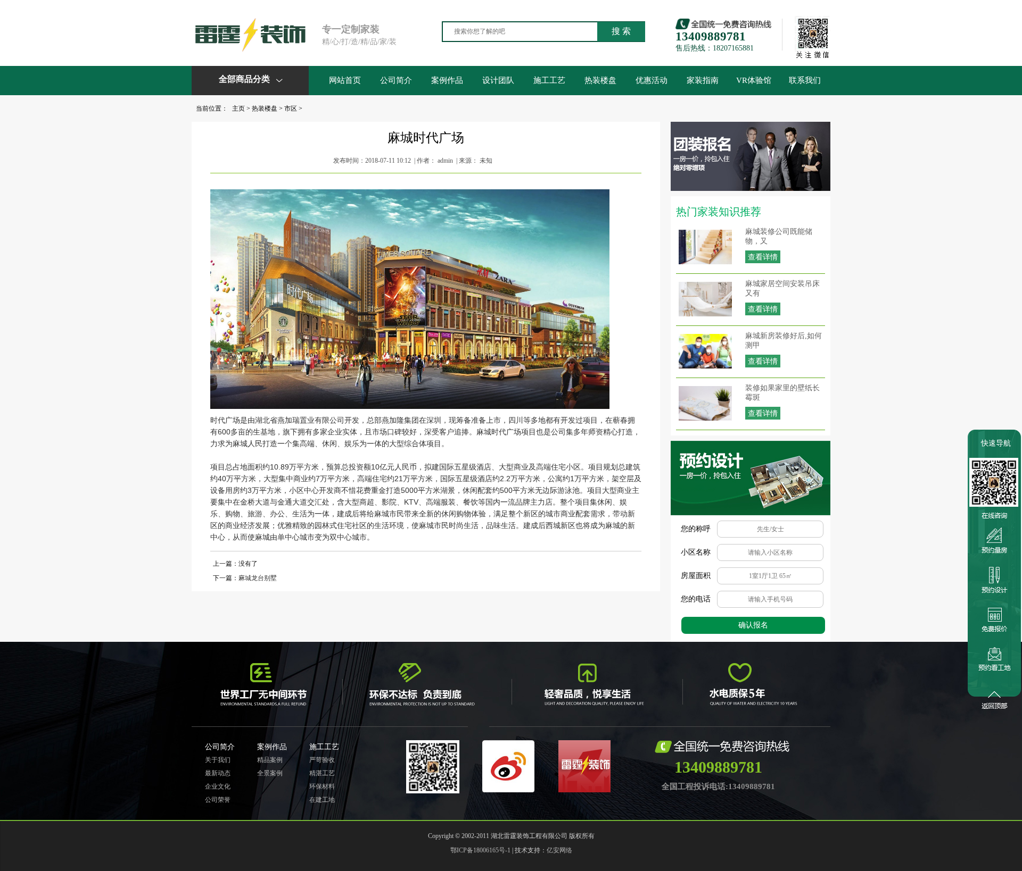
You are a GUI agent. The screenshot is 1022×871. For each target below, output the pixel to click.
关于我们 (217, 760)
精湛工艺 (322, 773)
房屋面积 (696, 576)
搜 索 (621, 31)
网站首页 (345, 80)
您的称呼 (696, 529)
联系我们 (805, 80)
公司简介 (396, 80)
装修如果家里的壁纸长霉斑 (782, 392)
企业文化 (217, 786)
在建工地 (322, 799)
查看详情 (763, 257)
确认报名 (753, 625)
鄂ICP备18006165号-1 (480, 850)
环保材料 (322, 786)
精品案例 (270, 760)
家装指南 (703, 80)
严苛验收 (322, 760)
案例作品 (447, 80)
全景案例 (270, 773)
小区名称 (696, 552)
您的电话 (696, 599)
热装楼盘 (600, 80)
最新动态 (217, 773)
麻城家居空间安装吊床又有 (782, 288)
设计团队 (498, 80)
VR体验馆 (753, 80)
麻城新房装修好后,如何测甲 (783, 340)
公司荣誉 (217, 799)
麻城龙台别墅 (257, 578)
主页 (238, 108)
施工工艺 (549, 80)
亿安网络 (559, 850)
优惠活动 (651, 80)
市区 (290, 108)
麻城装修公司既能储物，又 (778, 236)
